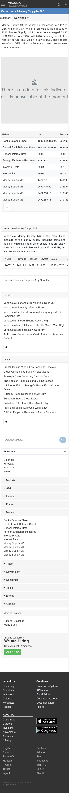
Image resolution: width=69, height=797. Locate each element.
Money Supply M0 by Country (32, 280)
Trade (9, 563)
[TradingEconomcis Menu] (4, 4)
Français (8, 760)
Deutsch (41, 748)
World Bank (10, 624)
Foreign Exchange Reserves (19, 160)
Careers (7, 723)
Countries (8, 690)
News (7, 471)
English (7, 748)
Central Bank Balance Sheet (19, 147)
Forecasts (8, 702)
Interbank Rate (11, 167)
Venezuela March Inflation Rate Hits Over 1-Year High (34, 325)
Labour (9, 496)
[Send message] (62, 440)
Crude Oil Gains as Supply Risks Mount (26, 371)
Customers (9, 719)
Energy (9, 595)
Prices (9, 504)
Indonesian (42, 760)
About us (8, 736)
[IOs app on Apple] (46, 721)
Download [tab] (20, 18)
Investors (8, 728)
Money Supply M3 (13, 199)
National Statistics (14, 621)
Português (8, 756)
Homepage (9, 686)
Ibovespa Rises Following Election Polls (26, 376)
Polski (39, 756)
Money (9, 512)
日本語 (40, 769)
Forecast (8, 463)
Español (7, 752)
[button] (66, 5)
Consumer (11, 580)
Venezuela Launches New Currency (24, 329)
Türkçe (6, 769)
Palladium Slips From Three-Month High (26, 403)
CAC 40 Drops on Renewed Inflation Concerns (30, 412)
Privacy (7, 740)
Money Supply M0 (13, 180)
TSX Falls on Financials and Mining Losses (28, 381)
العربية (6, 773)
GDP (8, 488)
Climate (10, 603)
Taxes (9, 587)
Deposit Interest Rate (14, 154)
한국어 (40, 773)
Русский (7, 764)
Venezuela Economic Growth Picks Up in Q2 (29, 303)
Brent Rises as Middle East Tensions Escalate (30, 367)
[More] (7, 207)
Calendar (9, 460)
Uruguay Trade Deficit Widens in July (25, 394)
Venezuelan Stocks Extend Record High (26, 320)
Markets (10, 480)
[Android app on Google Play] (46, 729)
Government (12, 572)
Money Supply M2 (13, 193)
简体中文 (41, 764)
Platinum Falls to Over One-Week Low (25, 407)
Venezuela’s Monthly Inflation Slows (24, 307)
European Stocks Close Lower (21, 398)
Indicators (9, 467)
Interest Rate (10, 173)
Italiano (40, 752)
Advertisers (9, 732)
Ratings (7, 707)
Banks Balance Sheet (15, 141)
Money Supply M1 (13, 186)
